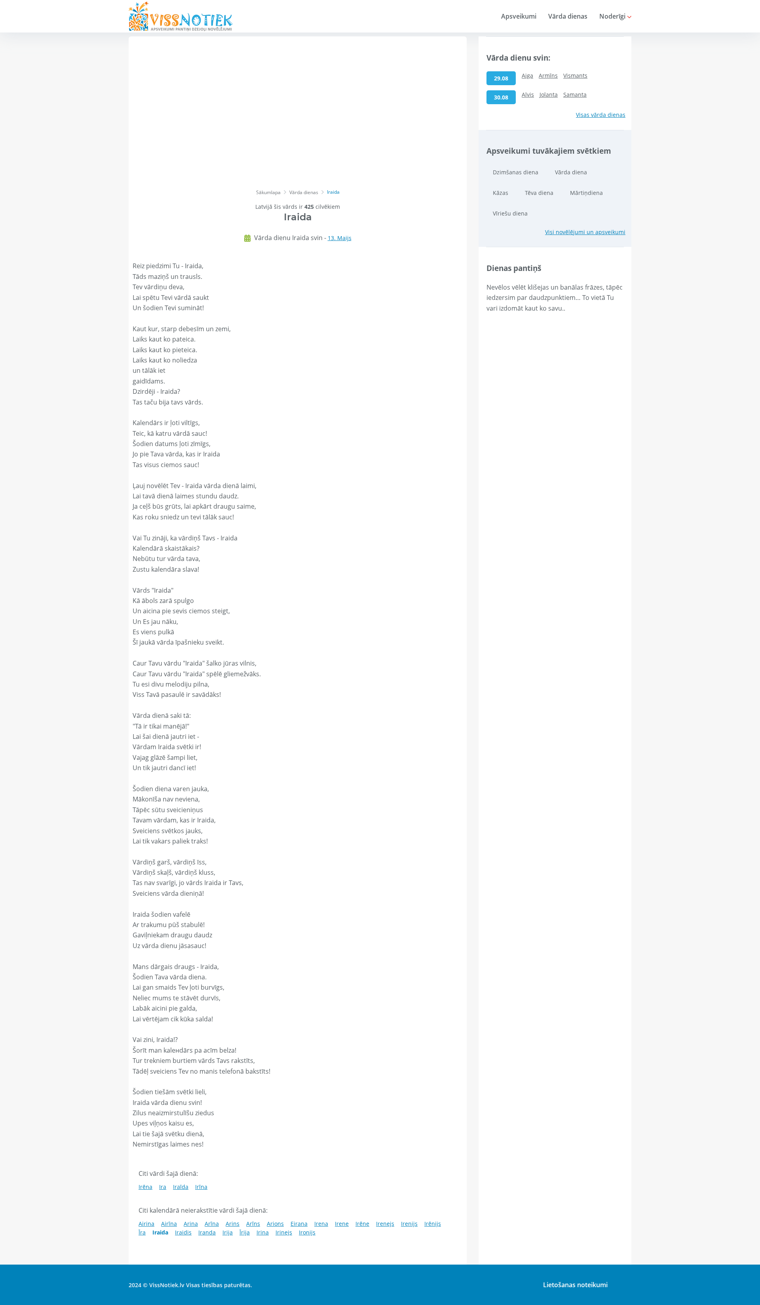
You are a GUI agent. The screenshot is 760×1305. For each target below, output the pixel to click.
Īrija (244, 1232)
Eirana (299, 1223)
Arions (275, 1223)
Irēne (362, 1223)
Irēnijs (432, 1223)
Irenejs (385, 1223)
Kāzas (500, 193)
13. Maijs (340, 238)
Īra (142, 1232)
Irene (342, 1223)
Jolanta (549, 94)
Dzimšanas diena (515, 172)
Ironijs (307, 1232)
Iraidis (183, 1232)
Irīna (201, 1187)
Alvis (528, 94)
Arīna (212, 1223)
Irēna (145, 1187)
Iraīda (180, 1187)
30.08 (501, 97)
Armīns (548, 75)
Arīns (253, 1223)
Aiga (527, 75)
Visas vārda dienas (600, 114)
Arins (232, 1223)
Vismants (575, 75)
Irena (321, 1223)
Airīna (169, 1223)
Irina (262, 1232)
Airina (146, 1223)
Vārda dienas (567, 16)
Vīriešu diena (510, 213)
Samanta (575, 94)
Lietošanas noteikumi (575, 1284)
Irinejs (284, 1232)
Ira (162, 1187)
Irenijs (409, 1223)
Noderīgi (613, 16)
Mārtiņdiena (586, 193)
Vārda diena (571, 172)
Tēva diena (539, 193)
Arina (191, 1223)
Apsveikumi (518, 16)
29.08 (501, 78)
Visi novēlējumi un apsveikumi (585, 232)
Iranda (207, 1232)
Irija (227, 1232)
